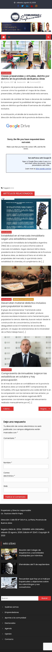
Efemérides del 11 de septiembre (34, 564)
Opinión (8, 634)
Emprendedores (12, 612)
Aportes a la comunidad (23, 299)
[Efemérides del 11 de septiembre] (9, 568)
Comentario (10, 438)
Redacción (21, 82)
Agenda (8, 628)
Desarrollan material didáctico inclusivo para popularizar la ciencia (23, 304)
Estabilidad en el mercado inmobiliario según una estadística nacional (22, 237)
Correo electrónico (9, 474)
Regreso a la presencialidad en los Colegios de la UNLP (46, 409)
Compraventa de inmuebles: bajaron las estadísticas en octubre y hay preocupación (24, 376)
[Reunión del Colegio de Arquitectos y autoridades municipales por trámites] (9, 554)
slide (12, 188)
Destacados (10, 623)
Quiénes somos (12, 607)
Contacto (9, 639)
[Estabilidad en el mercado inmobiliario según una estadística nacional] (26, 214)
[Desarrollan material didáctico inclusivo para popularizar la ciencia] (26, 281)
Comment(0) (35, 82)
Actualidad (6, 73)
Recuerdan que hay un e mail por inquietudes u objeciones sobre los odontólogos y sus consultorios (34, 582)
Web (6, 486)
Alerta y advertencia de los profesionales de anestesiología (9, 409)
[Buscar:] (19, 598)
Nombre (8, 462)
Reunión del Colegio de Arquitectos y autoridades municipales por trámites (31, 553)
